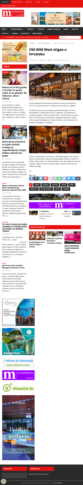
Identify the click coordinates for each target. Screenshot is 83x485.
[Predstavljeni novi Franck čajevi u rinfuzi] (37, 235)
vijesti (4, 29)
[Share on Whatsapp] (59, 178)
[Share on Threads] (78, 178)
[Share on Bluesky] (73, 178)
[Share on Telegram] (68, 178)
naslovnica (5, 2)
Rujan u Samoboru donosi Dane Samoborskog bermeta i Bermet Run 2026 (14, 187)
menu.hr (34, 189)
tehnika (15, 33)
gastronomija (16, 29)
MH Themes (58, 483)
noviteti (75, 29)
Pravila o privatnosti (9, 5)
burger (45, 185)
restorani (62, 60)
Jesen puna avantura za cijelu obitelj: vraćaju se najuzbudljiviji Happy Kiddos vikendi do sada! (14, 148)
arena (37, 185)
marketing (28, 2)
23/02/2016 (35, 60)
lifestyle (5, 33)
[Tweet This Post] (36, 178)
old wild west (46, 189)
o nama (38, 2)
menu (72, 185)
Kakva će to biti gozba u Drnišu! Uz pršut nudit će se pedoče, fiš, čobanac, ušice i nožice (14, 93)
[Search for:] (70, 37)
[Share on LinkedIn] (40, 178)
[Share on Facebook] (31, 178)
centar (54, 185)
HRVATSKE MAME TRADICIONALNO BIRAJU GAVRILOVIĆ (71, 249)
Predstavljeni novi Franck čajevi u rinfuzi (37, 244)
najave (66, 29)
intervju (41, 29)
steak (57, 189)
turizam (30, 29)
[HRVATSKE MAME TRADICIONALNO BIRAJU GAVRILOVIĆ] (72, 237)
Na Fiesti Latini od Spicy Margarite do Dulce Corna (13, 266)
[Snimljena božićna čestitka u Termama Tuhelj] (55, 233)
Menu (44, 60)
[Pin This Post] (45, 178)
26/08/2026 (7, 102)
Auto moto (25, 33)
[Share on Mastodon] (64, 178)
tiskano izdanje (17, 2)
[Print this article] (54, 178)
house (63, 185)
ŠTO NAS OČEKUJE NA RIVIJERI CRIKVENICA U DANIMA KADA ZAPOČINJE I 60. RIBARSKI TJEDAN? (14, 227)
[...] (3, 120)
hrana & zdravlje (54, 29)
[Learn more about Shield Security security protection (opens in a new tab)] (3, 481)
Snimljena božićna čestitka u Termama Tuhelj (54, 240)
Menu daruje (37, 33)
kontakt (46, 2)
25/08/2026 (7, 159)
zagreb (66, 189)
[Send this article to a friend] (50, 178)
